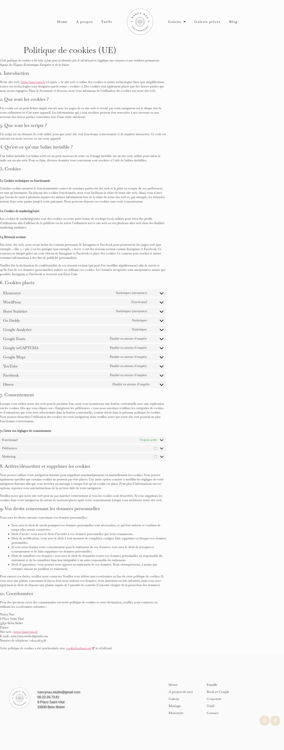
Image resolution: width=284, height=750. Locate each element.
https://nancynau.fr (33, 82)
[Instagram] (264, 720)
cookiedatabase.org (78, 648)
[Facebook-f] (275, 720)
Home (62, 22)
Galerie (175, 22)
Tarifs (106, 22)
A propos (84, 22)
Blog (233, 22)
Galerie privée (207, 22)
